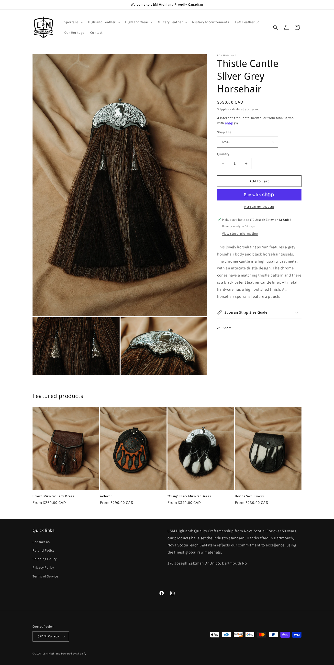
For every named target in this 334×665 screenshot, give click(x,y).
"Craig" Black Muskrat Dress (189, 496)
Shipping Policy (45, 559)
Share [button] (227, 328)
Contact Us (41, 541)
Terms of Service (45, 576)
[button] (73, 22)
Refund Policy (43, 550)
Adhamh (106, 496)
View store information (240, 233)
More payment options (259, 206)
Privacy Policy (43, 567)
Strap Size (224, 132)
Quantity (223, 154)
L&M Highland (51, 653)
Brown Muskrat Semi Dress (53, 496)
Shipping (223, 109)
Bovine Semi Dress (249, 496)
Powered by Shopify (73, 653)
